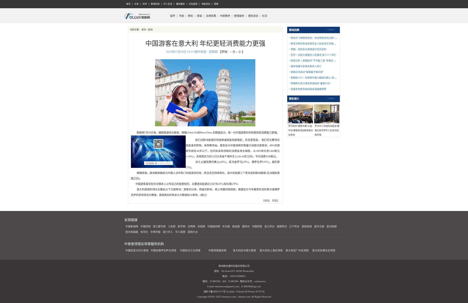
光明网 (191, 226)
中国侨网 (145, 226)
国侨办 (246, 226)
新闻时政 (155, 4)
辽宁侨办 (294, 226)
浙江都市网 (159, 226)
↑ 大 (232, 51)
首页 (128, 4)
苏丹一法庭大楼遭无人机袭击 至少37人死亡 (314, 55)
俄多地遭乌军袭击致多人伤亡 (306, 66)
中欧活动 (205, 4)
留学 (172, 16)
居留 (199, 16)
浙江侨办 (269, 226)
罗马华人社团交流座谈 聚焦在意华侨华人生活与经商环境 (327, 130)
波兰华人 (168, 232)
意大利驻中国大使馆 (244, 250)
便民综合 (253, 16)
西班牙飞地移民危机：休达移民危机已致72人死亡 (317, 37)
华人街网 (180, 232)
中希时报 (155, 232)
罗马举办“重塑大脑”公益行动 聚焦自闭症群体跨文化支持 (300, 130)
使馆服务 (239, 16)
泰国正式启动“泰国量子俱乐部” (307, 72)
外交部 (226, 226)
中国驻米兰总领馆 (190, 250)
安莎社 (144, 232)
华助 (181, 16)
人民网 (172, 226)
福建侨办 (282, 226)
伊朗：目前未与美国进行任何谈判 (308, 49)
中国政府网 (213, 226)
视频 (216, 4)
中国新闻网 (131, 226)
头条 (136, 4)
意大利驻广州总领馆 (297, 250)
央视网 (201, 226)
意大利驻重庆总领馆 (324, 250)
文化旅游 (193, 4)
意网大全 (193, 232)
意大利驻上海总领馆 (270, 250)
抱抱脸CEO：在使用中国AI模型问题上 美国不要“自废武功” (322, 77)
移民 (190, 16)
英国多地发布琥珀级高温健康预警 (308, 89)
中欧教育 (225, 16)
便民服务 (180, 4)
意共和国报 (131, 232)
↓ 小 (238, 51)
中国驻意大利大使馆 (136, 250)
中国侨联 (257, 226)
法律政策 (211, 16)
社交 (264, 16)
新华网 (181, 226)
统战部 (236, 226)
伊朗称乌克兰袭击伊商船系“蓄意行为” (311, 83)
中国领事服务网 (217, 250)
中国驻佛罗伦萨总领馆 (163, 250)
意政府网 (307, 226)
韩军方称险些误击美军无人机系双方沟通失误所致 (317, 43)
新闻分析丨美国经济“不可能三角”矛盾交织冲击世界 (318, 60)
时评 (145, 4)
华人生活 (167, 4)
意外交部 (319, 226)
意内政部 (332, 226)
